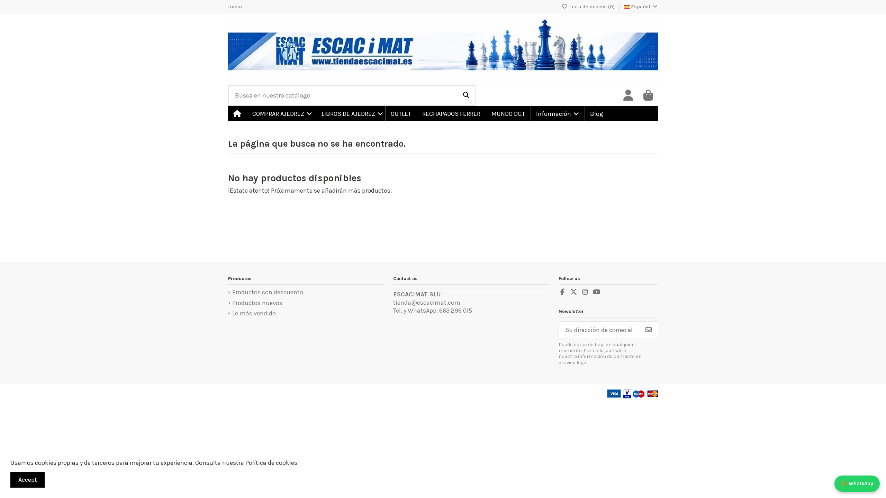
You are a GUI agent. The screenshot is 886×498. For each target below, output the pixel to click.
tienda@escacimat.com (426, 302)
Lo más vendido (254, 313)
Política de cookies (271, 463)
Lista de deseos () (592, 6)
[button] (281, 113)
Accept (27, 479)
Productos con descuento (267, 292)
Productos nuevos (257, 303)
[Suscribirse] (648, 330)
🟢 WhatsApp (857, 483)
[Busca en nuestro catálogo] (466, 95)
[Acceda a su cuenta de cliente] (628, 95)
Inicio (235, 6)
